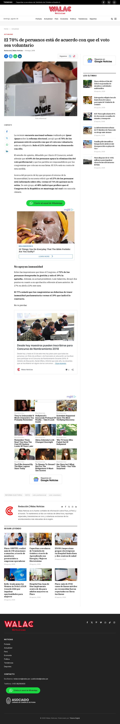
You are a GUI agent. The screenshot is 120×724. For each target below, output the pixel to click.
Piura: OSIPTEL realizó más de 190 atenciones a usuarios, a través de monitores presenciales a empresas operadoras (15, 554)
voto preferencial (39, 495)
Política (73, 19)
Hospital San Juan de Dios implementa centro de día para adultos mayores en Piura (39, 589)
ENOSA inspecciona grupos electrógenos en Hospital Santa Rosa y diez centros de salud (39, 2)
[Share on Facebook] (6, 56)
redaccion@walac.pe (21, 679)
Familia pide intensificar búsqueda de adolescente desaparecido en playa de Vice (104, 145)
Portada (39, 19)
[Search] (112, 18)
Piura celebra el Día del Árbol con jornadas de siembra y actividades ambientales (103, 84)
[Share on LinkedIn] (20, 56)
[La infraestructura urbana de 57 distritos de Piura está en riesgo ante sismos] (87, 130)
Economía (64, 19)
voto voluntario (55, 495)
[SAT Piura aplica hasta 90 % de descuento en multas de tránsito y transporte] (87, 116)
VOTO (27, 495)
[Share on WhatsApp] (15, 56)
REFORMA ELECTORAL (13, 495)
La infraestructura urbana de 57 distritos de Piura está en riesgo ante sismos (105, 130)
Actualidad (48, 19)
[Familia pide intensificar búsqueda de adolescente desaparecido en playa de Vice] (87, 144)
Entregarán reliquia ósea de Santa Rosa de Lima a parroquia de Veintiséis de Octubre (105, 101)
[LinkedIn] (7, 151)
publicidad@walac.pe (39, 679)
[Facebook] (7, 131)
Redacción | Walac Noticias (13, 50)
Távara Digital (75, 718)
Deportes (93, 19)
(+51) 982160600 (18, 684)
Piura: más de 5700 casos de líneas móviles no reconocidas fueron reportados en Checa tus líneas (66, 589)
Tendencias (82, 19)
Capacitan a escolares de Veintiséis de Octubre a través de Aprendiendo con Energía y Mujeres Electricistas (40, 554)
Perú (56, 19)
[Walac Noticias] (60, 10)
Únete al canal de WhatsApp (48, 203)
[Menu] (115, 18)
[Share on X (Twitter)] (11, 56)
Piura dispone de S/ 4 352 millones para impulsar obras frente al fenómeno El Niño (104, 161)
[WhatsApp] (7, 145)
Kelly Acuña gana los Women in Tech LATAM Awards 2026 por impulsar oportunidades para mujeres (15, 590)
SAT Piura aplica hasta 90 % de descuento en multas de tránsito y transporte (104, 116)
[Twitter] (7, 138)
